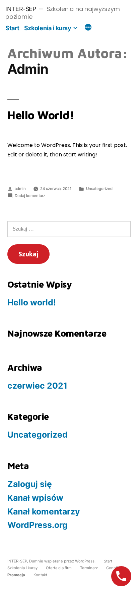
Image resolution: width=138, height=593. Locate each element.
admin (20, 188)
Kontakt (40, 575)
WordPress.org (37, 525)
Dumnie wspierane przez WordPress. (62, 561)
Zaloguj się (29, 484)
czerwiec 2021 (37, 386)
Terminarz (89, 567)
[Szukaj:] (69, 229)
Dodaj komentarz (30, 195)
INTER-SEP (20, 8)
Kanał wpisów (35, 498)
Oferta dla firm (59, 567)
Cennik (112, 567)
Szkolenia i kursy (47, 28)
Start (12, 28)
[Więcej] (88, 28)
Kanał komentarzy (43, 511)
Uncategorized (99, 188)
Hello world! (40, 114)
